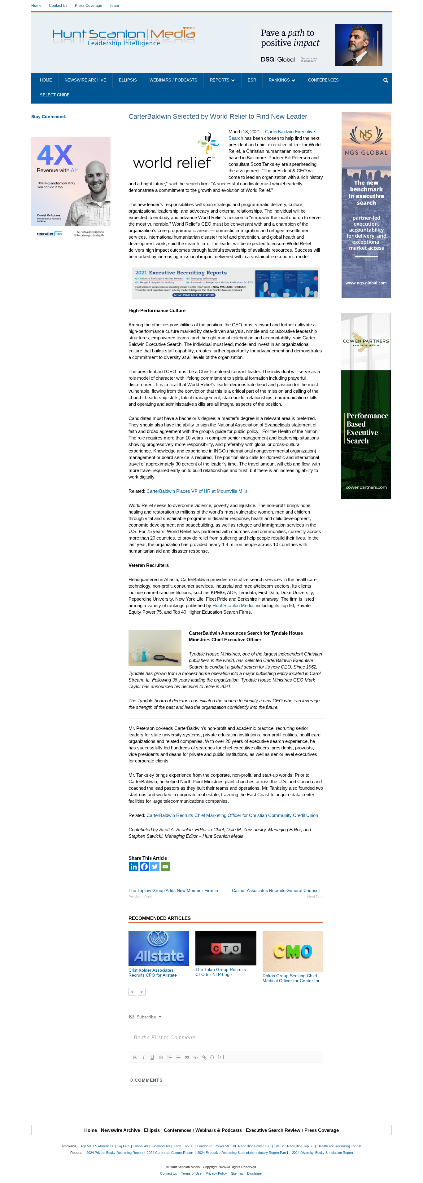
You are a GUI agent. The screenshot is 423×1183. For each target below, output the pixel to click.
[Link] (204, 1057)
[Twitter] (154, 866)
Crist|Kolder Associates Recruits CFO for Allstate (153, 973)
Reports (219, 80)
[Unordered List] (178, 1057)
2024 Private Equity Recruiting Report (114, 1152)
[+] (221, 1057)
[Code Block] (195, 1057)
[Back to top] (414, 1174)
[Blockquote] (187, 1057)
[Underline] (152, 1057)
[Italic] (143, 1057)
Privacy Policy (216, 1173)
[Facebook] (144, 866)
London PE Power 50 (213, 1146)
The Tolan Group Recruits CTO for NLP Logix (220, 972)
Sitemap (237, 1173)
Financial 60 (161, 1146)
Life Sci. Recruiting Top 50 (293, 1146)
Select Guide (55, 95)
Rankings (279, 80)
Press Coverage (88, 5)
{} (212, 1057)
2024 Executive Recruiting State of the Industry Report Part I (242, 1152)
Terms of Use (191, 1173)
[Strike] (161, 1057)
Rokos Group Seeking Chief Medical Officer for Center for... (293, 978)
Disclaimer (255, 1173)
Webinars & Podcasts (218, 1130)
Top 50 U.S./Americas (97, 1146)
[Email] (165, 866)
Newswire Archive (85, 80)
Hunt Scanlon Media (232, 605)
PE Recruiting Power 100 (251, 1146)
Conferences (323, 80)
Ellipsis (128, 80)
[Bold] (135, 1057)
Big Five (123, 1146)
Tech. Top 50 (183, 1146)
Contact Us (58, 5)
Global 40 (140, 1146)
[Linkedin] (133, 866)
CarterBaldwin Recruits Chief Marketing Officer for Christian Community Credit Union (232, 815)
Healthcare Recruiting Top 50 (339, 1146)
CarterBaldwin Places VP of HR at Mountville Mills (197, 491)
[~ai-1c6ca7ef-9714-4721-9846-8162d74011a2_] (317, 27)
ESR (252, 80)
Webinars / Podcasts (173, 80)
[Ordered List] (169, 1057)
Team (114, 5)
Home (36, 5)
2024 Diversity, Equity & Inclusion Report (322, 1152)
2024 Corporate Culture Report (170, 1152)
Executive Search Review (273, 1130)
